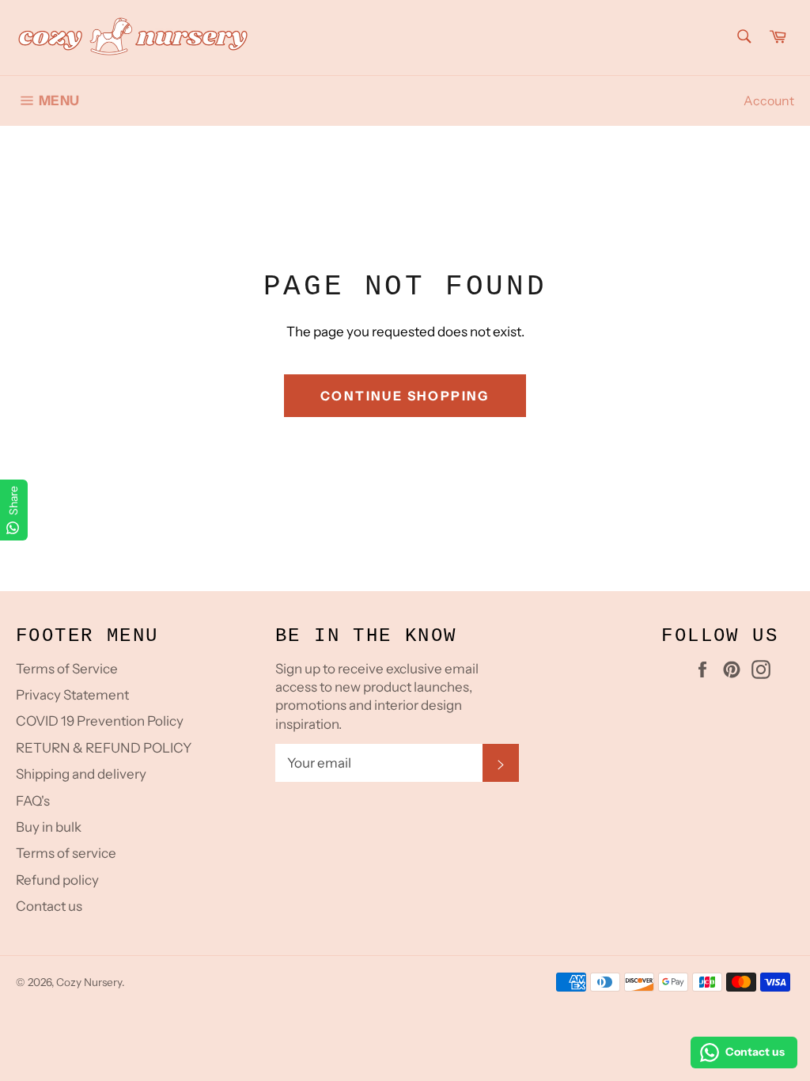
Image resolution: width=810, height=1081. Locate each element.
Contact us (49, 906)
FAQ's (33, 801)
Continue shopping (405, 396)
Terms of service (66, 853)
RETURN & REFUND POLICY (103, 748)
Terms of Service (67, 669)
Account (769, 100)
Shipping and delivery (81, 774)
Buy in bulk (48, 827)
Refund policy (57, 880)
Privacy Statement (72, 695)
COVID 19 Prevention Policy (100, 721)
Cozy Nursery (89, 982)
